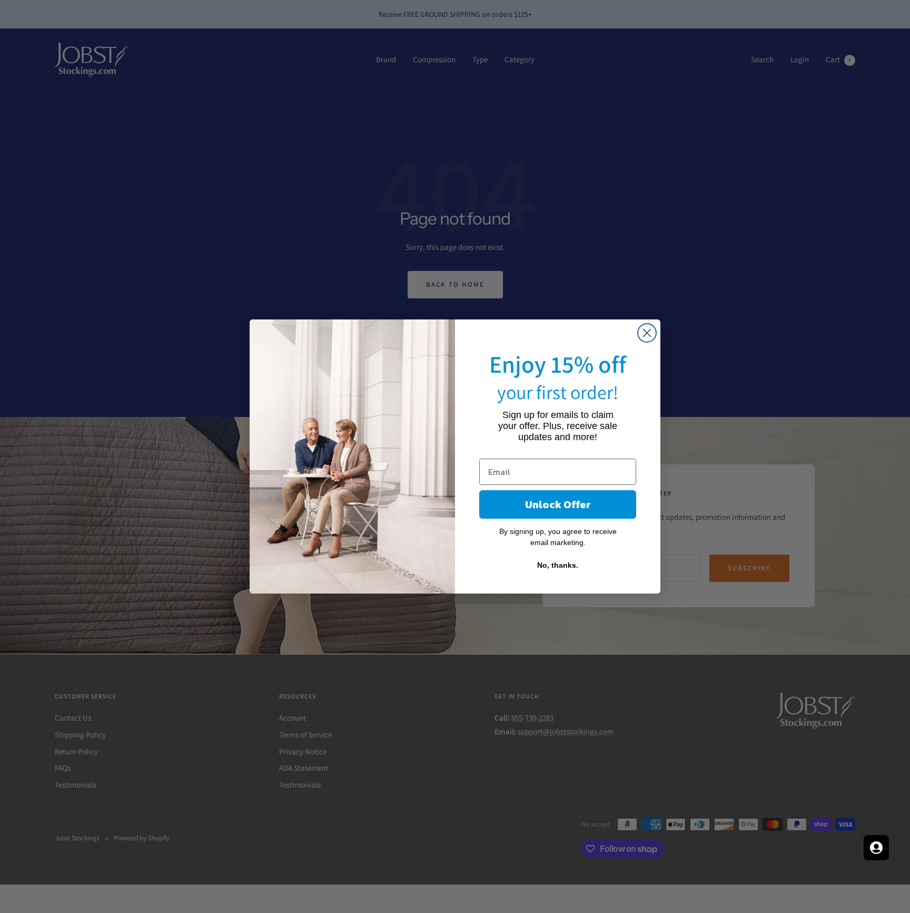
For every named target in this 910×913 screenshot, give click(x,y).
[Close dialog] (647, 333)
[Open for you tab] (876, 847)
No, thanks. (557, 565)
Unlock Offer (558, 504)
